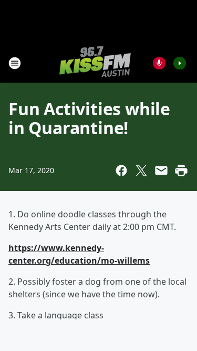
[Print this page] (181, 170)
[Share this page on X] (141, 170)
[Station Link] (95, 63)
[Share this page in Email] (161, 170)
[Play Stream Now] (179, 63)
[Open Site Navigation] (14, 63)
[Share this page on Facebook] (121, 170)
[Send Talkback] (159, 63)
